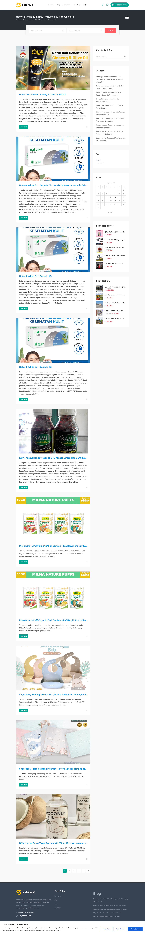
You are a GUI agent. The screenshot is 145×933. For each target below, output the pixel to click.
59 (83, 870)
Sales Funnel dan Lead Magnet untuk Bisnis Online (110, 139)
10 (98, 197)
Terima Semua (135, 929)
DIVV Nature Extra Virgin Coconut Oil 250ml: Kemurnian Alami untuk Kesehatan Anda (53, 843)
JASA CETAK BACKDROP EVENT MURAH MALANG (115, 287)
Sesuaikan (106, 929)
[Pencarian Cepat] (127, 17)
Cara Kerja (76, 5)
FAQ (84, 5)
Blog (58, 5)
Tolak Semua (120, 929)
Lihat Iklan (66, 5)
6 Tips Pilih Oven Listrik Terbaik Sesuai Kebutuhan (108, 100)
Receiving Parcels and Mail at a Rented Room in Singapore (108, 93)
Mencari (110, 30)
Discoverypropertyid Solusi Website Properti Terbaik (110, 113)
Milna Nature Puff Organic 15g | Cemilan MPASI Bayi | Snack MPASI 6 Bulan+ (53, 545)
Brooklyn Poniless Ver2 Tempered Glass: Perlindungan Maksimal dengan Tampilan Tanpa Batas (115, 263)
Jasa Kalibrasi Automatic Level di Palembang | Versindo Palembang (115, 295)
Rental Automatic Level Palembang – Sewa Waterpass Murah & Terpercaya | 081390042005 (115, 303)
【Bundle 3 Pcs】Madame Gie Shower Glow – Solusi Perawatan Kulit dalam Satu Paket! (115, 232)
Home (50, 5)
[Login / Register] (103, 4)
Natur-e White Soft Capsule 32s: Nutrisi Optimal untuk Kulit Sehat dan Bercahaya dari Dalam (53, 185)
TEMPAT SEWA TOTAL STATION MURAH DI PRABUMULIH (115, 319)
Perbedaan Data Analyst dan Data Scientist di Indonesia (109, 132)
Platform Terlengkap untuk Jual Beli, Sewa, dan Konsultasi (110, 119)
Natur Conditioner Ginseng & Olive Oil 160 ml (42, 94)
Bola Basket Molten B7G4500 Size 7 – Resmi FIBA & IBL (115, 248)
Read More (24, 126)
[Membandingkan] (107, 4)
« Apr (110, 212)
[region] (72, 927)
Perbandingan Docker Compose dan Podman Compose (110, 126)
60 (88, 870)
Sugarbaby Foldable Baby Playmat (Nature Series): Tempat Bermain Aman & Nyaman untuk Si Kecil (53, 768)
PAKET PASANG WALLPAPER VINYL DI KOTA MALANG (115, 311)
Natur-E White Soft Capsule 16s (35, 276)
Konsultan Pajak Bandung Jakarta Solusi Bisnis (109, 106)
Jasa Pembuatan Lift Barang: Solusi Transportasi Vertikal (110, 87)
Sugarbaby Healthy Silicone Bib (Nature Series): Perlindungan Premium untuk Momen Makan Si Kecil (53, 694)
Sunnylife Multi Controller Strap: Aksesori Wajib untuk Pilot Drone (115, 256)
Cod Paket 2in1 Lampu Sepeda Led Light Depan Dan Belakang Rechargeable (115, 240)
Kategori (98, 160)
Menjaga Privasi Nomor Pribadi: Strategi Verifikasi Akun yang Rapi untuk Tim (109, 79)
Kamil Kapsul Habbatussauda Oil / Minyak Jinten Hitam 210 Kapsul (53, 457)
